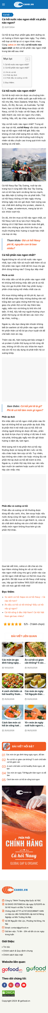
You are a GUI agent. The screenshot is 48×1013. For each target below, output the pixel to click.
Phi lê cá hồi (11, 72)
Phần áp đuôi (12, 75)
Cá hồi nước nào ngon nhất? (17, 64)
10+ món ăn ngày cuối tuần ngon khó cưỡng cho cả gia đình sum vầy (35, 724)
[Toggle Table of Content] (26, 59)
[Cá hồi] (24, 4)
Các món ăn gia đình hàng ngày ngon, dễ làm (10, 661)
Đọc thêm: (9, 82)
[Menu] (3, 4)
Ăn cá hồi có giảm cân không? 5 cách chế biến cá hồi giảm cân (35, 661)
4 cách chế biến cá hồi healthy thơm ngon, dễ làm (12, 693)
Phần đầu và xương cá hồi (17, 78)
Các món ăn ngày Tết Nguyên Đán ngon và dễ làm (34, 693)
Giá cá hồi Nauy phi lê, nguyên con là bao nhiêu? (23, 244)
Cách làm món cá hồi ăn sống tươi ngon (11, 724)
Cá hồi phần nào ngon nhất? (17, 68)
